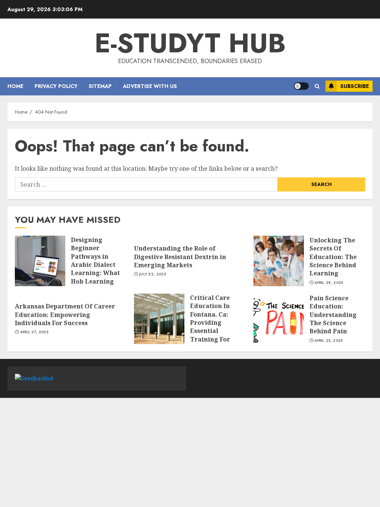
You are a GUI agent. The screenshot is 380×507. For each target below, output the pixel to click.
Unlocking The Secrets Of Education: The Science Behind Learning (333, 257)
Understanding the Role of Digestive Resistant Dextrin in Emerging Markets (180, 256)
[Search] (317, 86)
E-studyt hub (190, 43)
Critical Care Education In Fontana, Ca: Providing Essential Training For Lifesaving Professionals (211, 327)
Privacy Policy (56, 86)
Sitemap (100, 86)
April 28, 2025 (328, 282)
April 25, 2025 (328, 340)
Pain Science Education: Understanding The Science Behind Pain (333, 315)
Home (15, 86)
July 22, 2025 (152, 274)
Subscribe (354, 86)
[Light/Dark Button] (301, 86)
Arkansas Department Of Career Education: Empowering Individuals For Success (65, 314)
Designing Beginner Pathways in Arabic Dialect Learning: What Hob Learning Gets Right (95, 265)
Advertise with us (150, 86)
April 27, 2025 (34, 332)
